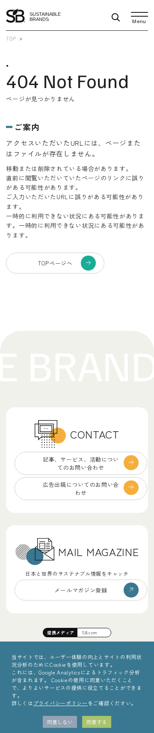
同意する (96, 721)
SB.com (90, 632)
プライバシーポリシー (60, 703)
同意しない (60, 721)
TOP (11, 38)
